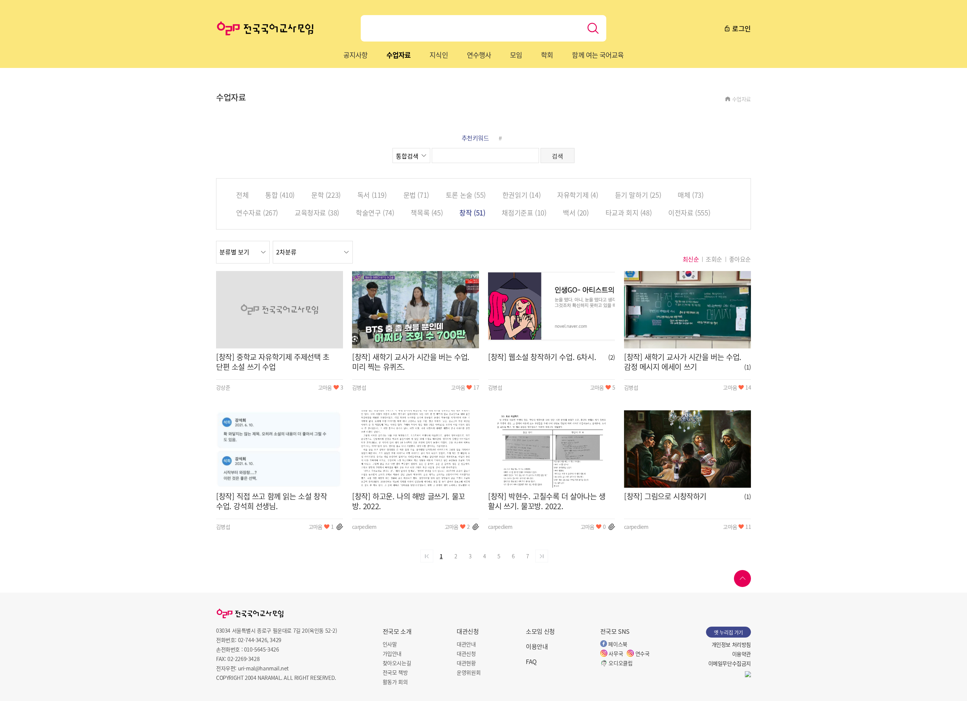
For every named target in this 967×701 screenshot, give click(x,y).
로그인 (741, 28)
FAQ (531, 661)
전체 (242, 195)
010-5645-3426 (261, 649)
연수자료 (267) (257, 212)
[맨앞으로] (426, 556)
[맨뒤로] (541, 556)
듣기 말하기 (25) (638, 195)
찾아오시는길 (397, 663)
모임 (516, 55)
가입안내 (392, 653)
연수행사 (479, 55)
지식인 (438, 55)
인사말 (390, 644)
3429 (275, 640)
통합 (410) (280, 195)
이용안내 (537, 646)
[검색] (593, 28)
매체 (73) (690, 195)
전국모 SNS (615, 631)
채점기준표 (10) (524, 212)
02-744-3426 (252, 640)
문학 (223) (326, 195)
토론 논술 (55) (466, 195)
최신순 (691, 258)
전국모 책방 (395, 672)
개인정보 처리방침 (731, 644)
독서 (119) (372, 195)
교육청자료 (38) (317, 212)
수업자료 (398, 55)
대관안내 (466, 644)
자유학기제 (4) (577, 195)
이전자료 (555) (689, 212)
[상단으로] (742, 578)
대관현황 (466, 663)
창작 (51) (472, 212)
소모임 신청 (540, 631)
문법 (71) (416, 195)
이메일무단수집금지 (729, 663)
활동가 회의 (395, 682)
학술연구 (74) (375, 212)
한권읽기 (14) (521, 195)
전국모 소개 (397, 631)
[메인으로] (265, 28)
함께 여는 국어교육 (598, 55)
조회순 (714, 258)
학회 (547, 55)
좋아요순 (740, 258)
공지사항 (355, 55)
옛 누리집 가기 (728, 632)
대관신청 (468, 631)
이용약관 (741, 654)
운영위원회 (468, 672)
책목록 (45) (427, 212)
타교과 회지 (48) (629, 212)
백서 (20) (576, 212)
